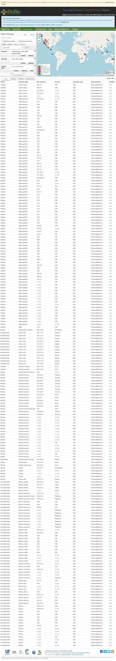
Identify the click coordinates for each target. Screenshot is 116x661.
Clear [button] (27, 47)
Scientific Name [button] (23, 82)
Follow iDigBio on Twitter (65, 651)
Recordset (4, 51)
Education (106, 10)
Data (50, 29)
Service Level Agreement (83, 652)
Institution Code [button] (78, 82)
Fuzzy (31, 71)
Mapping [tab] (9, 44)
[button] (35, 51)
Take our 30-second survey (11, 18)
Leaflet (98, 75)
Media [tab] (21, 79)
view (110, 85)
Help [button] (25, 34)
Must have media (9, 41)
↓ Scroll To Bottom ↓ (18, 75)
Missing (31, 55)
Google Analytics (66, 654)
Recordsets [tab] (30, 79)
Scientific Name (3, 67)
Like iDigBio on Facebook (51, 651)
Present (23, 55)
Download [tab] (22, 44)
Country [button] (57, 82)
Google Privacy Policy (77, 654)
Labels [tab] (13, 79)
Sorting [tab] (16, 44)
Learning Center (41, 29)
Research (78, 10)
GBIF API (57, 654)
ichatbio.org (10, 25)
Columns (112, 82)
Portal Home (16, 29)
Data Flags (4, 59)
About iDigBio (68, 10)
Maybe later (65, 22)
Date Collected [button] (41, 82)
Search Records (28, 29)
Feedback (75, 29)
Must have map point (25, 41)
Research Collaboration (61, 29)
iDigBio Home (5, 29)
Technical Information (92, 10)
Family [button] (3, 82)
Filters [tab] (4, 44)
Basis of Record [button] (96, 82)
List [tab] (5, 79)
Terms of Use (70, 652)
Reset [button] (32, 34)
